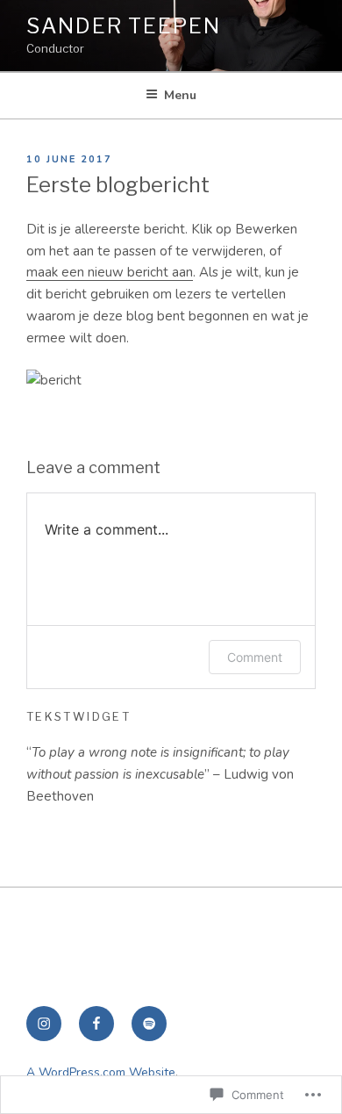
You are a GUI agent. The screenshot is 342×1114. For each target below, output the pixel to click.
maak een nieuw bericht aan (109, 272)
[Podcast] (149, 1023)
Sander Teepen (123, 26)
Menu (180, 95)
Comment (254, 657)
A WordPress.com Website (100, 1072)
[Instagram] (43, 1023)
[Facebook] (96, 1023)
